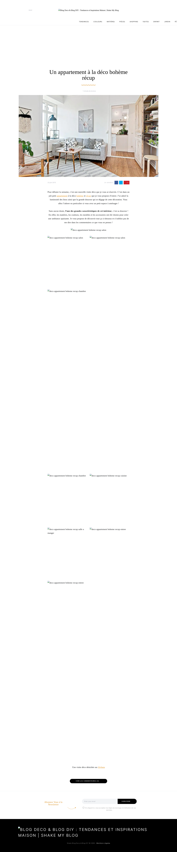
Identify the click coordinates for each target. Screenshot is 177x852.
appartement (62, 196)
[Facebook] (20, 10)
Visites (146, 22)
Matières (111, 22)
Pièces (122, 22)
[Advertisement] (88, 43)
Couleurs (97, 22)
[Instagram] (23, 10)
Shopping (134, 22)
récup (88, 196)
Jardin (167, 22)
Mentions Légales (103, 843)
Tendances (84, 22)
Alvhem (101, 767)
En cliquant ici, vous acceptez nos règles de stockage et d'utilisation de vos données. (110, 809)
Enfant (156, 22)
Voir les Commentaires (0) (87, 781)
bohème (79, 196)
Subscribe (126, 801)
